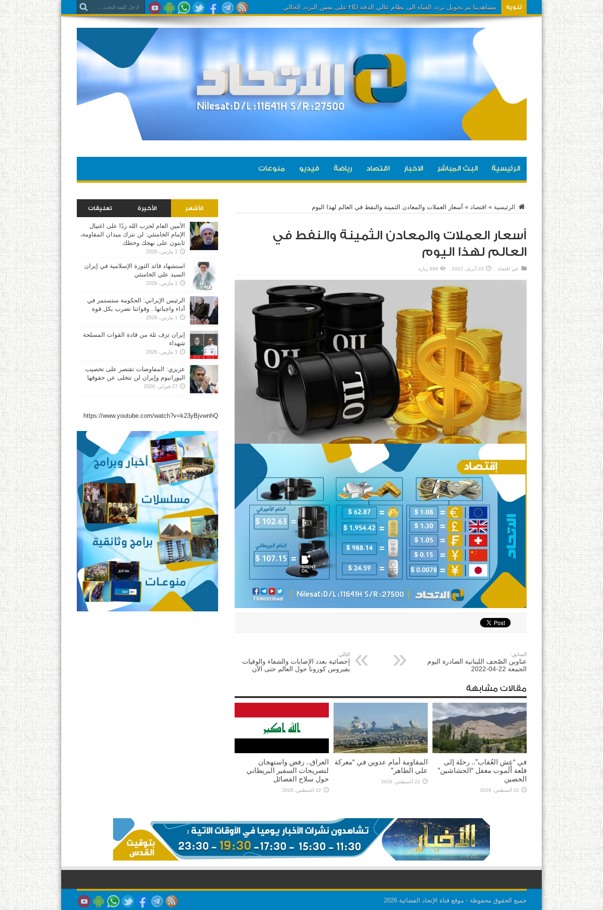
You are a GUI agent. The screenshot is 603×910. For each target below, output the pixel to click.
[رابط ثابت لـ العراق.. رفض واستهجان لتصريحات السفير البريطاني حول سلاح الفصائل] (282, 751)
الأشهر (194, 208)
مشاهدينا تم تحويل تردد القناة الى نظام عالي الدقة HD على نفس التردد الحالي (390, 7)
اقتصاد (378, 168)
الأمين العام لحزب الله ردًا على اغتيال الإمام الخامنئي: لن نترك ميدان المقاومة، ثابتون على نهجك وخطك (132, 234)
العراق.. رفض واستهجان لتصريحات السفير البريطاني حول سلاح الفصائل (287, 770)
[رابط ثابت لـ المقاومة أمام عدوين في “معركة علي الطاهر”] (381, 751)
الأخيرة (147, 208)
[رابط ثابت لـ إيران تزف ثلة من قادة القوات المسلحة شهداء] (204, 356)
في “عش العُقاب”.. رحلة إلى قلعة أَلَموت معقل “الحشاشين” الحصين (482, 770)
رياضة (343, 168)
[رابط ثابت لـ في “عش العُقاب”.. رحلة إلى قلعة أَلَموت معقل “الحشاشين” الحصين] (479, 751)
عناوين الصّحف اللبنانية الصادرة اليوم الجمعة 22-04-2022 (477, 662)
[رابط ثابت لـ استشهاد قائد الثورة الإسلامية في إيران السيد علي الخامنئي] (204, 288)
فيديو (309, 168)
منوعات (271, 168)
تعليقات (100, 208)
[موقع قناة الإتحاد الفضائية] (302, 133)
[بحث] (84, 7)
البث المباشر (457, 168)
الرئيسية (505, 168)
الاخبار (413, 168)
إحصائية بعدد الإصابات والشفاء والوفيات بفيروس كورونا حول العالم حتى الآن (296, 662)
